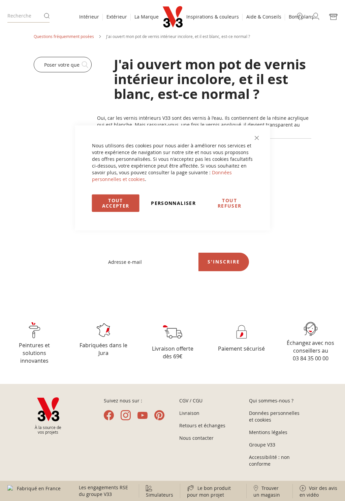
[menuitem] (89, 17)
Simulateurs (159, 495)
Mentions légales (268, 432)
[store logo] (173, 17)
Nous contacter (196, 438)
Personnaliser (173, 203)
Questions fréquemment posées (64, 36)
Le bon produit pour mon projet (209, 491)
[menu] (118, 17)
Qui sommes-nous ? (271, 400)
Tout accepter (115, 203)
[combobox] (28, 16)
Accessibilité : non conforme (269, 460)
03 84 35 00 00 (310, 358)
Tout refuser (229, 203)
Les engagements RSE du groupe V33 (103, 490)
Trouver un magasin (266, 491)
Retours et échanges (202, 425)
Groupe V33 (262, 444)
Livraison (189, 413)
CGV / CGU (190, 400)
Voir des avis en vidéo (318, 491)
